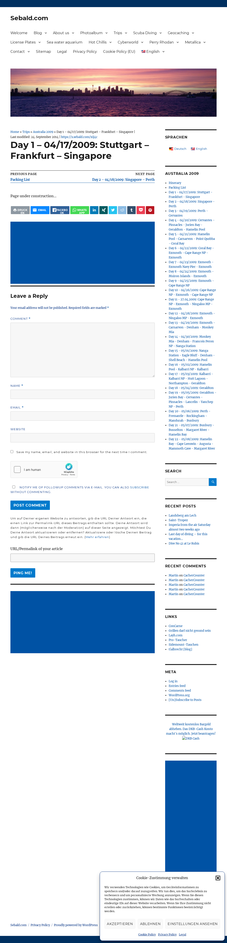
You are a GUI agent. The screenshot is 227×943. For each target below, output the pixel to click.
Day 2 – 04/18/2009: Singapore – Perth (123, 180)
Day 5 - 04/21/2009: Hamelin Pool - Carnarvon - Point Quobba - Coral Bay (192, 238)
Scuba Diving (145, 33)
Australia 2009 (43, 132)
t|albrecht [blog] (180, 649)
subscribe (139, 487)
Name (16, 386)
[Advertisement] (83, 253)
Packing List (20, 180)
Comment (20, 319)
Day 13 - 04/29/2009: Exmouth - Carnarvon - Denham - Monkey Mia (192, 327)
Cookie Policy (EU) (119, 51)
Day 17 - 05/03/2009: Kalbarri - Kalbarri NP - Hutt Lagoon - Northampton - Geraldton (191, 378)
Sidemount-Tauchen (183, 645)
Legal (182, 934)
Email (17, 407)
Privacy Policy (167, 934)
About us (61, 33)
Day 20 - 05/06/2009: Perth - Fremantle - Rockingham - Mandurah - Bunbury (189, 415)
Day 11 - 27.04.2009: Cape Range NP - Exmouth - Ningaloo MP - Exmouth (191, 304)
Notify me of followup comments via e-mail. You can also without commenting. (79, 489)
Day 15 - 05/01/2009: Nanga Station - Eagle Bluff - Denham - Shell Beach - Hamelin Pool (192, 355)
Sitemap (43, 51)
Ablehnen (150, 924)
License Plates (23, 42)
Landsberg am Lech (182, 515)
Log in (173, 681)
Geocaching (178, 33)
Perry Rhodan (161, 42)
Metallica (193, 42)
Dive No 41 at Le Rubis (184, 543)
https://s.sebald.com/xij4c (79, 137)
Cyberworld (128, 42)
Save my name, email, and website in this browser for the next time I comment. (81, 452)
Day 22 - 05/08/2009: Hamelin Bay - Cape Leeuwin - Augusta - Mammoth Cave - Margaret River (192, 443)
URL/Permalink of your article (36, 548)
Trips (118, 33)
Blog (38, 33)
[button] (218, 878)
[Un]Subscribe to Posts (185, 700)
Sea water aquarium (64, 42)
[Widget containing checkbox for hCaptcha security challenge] (43, 469)
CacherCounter (194, 575)
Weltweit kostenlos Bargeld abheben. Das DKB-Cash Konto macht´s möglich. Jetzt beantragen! (191, 729)
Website (17, 429)
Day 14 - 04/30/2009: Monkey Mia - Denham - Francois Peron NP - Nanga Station (191, 341)
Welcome (18, 33)
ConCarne (175, 626)
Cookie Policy (147, 934)
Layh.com (175, 635)
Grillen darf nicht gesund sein (190, 631)
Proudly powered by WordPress (76, 925)
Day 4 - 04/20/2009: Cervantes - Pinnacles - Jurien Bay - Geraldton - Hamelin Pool (192, 224)
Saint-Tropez (178, 520)
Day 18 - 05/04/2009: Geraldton (191, 388)
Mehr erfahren (97, 537)
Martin (173, 575)
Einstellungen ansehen (193, 924)
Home (14, 132)
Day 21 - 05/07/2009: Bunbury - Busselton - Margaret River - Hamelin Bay (191, 429)
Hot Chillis (98, 42)
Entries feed (177, 686)
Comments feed (180, 690)
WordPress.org (179, 695)
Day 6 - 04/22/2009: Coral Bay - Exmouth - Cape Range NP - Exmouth (191, 252)
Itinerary (175, 183)
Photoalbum (91, 33)
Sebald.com (29, 18)
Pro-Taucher (178, 640)
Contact (17, 51)
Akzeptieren (120, 924)
